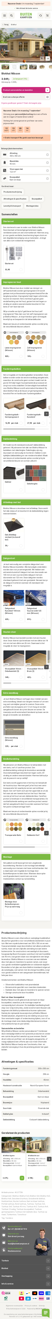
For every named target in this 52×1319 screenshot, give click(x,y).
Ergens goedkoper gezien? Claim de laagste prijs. (22, 103)
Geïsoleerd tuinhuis (20, 1199)
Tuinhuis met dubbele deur (26, 1212)
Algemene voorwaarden (14, 1306)
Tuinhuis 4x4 (43, 1207)
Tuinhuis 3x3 (40, 1204)
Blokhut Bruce (33, 1156)
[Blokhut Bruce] (38, 1159)
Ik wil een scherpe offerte (14, 97)
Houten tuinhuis (19, 1201)
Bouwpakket (37, 199)
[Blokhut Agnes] (13, 1159)
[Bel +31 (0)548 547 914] (14, 1227)
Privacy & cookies (31, 1306)
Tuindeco (9, 1218)
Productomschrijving (13, 192)
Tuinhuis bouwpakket (25, 1209)
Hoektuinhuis (7, 1201)
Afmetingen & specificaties (15, 199)
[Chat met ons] (13, 1235)
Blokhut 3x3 (24, 1196)
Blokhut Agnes (9, 1156)
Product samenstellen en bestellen (18, 90)
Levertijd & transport (12, 206)
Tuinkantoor (11, 1215)
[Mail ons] (15, 1242)
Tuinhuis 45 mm (19, 1207)
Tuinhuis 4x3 (32, 1207)
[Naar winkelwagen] (47, 16)
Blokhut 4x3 (45, 1196)
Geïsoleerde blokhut (37, 1199)
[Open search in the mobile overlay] (11, 15)
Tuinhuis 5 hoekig (9, 1209)
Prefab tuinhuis (8, 1204)
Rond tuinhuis (20, 1204)
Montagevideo (32, 206)
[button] (47, 58)
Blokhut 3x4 (35, 1196)
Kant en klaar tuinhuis (35, 1201)
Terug (6, 25)
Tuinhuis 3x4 (7, 1207)
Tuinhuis (30, 1204)
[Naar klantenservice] (40, 16)
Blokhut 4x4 (6, 1199)
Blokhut (13, 25)
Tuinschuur (21, 1215)
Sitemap (42, 1306)
